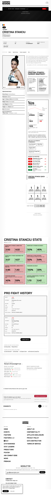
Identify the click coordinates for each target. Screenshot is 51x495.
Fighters (7, 435)
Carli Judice (6, 371)
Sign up (42, 472)
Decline (12, 491)
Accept (6, 491)
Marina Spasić (7, 376)
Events (6, 432)
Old (46, 406)
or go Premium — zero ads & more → (40, 399)
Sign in (44, 401)
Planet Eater (5, 113)
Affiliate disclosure (35, 435)
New (43, 406)
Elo (28, 52)
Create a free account (40, 396)
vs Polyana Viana (23, 351)
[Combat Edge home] (6, 2)
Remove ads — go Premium (25, 13)
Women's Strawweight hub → (13, 364)
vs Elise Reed (15, 351)
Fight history (15, 52)
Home (6, 429)
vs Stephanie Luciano (17, 376)
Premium (7, 461)
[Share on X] (35, 206)
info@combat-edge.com (11, 480)
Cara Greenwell (7, 368)
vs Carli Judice (15, 373)
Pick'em (7, 453)
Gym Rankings (9, 444)
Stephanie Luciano (8, 374)
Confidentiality (33, 432)
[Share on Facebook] (41, 206)
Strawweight (6, 36)
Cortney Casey (15, 320)
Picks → (44, 8)
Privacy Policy (33, 438)
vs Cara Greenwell (8, 351)
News (6, 458)
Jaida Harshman (7, 369)
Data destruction (34, 441)
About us (30, 429)
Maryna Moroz (15, 346)
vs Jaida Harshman (16, 368)
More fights (25, 339)
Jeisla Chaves (7, 373)
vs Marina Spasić (18, 374)
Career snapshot (23, 52)
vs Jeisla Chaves (15, 371)
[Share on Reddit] (44, 206)
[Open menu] (47, 2)
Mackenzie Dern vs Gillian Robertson (34, 368)
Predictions (9, 450)
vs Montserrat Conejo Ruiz (33, 351)
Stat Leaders (9, 447)
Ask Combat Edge (10, 455)
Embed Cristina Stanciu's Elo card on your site (16, 388)
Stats (10, 52)
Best (40, 406)
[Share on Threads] (38, 206)
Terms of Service (34, 444)
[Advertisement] (25, 18)
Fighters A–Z (9, 438)
